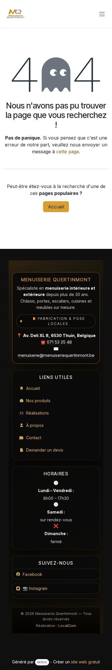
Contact (33, 437)
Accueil (56, 207)
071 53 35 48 (59, 342)
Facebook (32, 574)
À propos (35, 425)
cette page (67, 151)
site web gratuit (85, 661)
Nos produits (38, 400)
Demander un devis (44, 450)
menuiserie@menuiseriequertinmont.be (56, 355)
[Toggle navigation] (102, 14)
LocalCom (67, 625)
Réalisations (37, 412)
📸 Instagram (35, 588)
